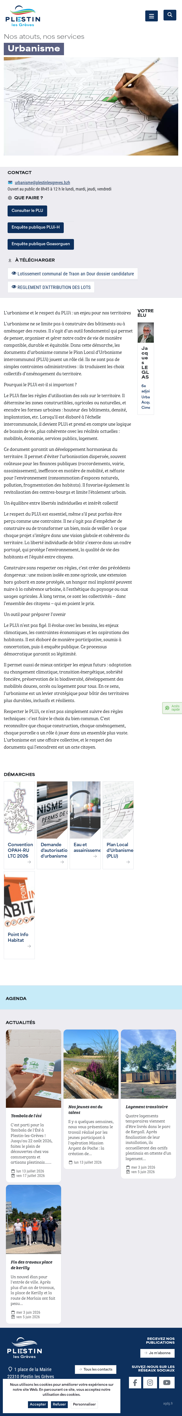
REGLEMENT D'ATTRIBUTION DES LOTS (53, 287)
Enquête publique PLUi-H (36, 227)
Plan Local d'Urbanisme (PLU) (120, 851)
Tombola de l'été (26, 1115)
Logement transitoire (147, 1106)
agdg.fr (168, 1403)
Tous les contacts (98, 1370)
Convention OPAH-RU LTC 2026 (20, 851)
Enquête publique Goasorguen (41, 244)
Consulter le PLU (27, 211)
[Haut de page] (173, 1407)
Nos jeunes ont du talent (85, 1109)
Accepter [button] (38, 1404)
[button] (151, 15)
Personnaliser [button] (84, 1404)
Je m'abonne (160, 1353)
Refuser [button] (59, 1404)
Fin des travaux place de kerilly (31, 1264)
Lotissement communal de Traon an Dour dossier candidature (75, 273)
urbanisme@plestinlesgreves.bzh (42, 182)
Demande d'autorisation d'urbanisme (55, 851)
